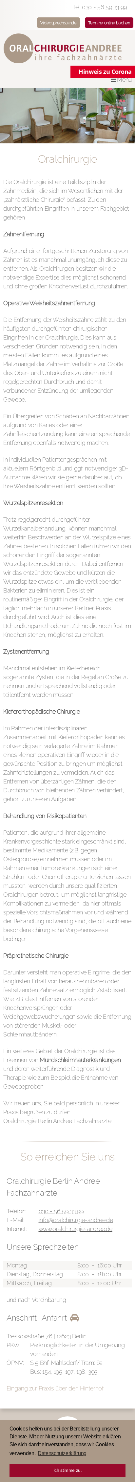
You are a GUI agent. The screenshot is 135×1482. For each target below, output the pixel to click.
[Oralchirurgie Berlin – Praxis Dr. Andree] (67, 48)
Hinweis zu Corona (105, 71)
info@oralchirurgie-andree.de (76, 1220)
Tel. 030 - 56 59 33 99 (99, 7)
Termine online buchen (109, 22)
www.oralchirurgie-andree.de (75, 1228)
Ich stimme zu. (67, 1470)
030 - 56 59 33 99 (61, 1211)
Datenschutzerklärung (62, 1453)
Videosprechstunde (58, 22)
